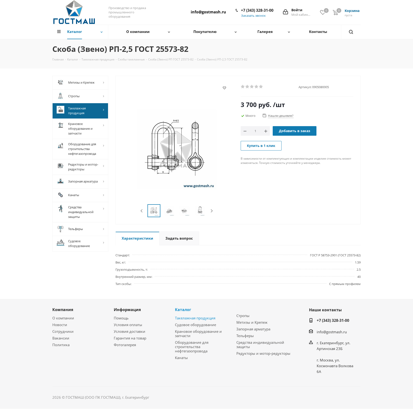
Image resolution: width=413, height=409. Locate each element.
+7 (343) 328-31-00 (257, 10)
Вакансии (60, 338)
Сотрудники (63, 331)
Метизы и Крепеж (251, 322)
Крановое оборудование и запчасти (198, 333)
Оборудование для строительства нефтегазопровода (191, 346)
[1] (243, 87)
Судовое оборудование (195, 324)
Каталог (183, 309)
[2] (247, 87)
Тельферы (245, 335)
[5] (261, 87)
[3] (252, 87)
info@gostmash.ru (208, 12)
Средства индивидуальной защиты (260, 344)
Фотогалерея (125, 344)
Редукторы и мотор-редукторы (263, 353)
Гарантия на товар (130, 338)
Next (211, 210)
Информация (127, 309)
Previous (141, 210)
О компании (63, 318)
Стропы (243, 315)
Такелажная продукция (195, 318)
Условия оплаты (128, 324)
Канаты (181, 357)
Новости (59, 324)
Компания (62, 309)
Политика (61, 344)
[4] (256, 87)
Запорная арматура (253, 329)
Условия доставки (129, 331)
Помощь (121, 318)
